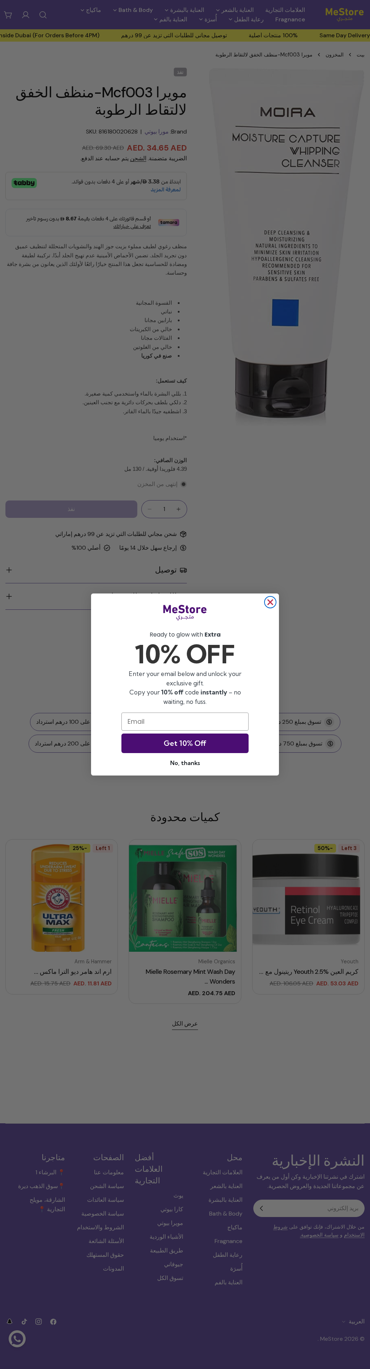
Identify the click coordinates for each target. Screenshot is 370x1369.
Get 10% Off (185, 743)
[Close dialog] (270, 602)
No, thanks (185, 762)
